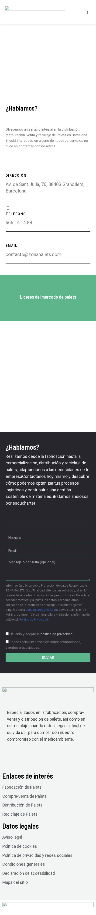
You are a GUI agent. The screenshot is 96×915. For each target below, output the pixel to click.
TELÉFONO (16, 214)
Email (11, 245)
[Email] (8, 239)
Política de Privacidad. (34, 619)
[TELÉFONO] (8, 208)
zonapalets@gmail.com (42, 609)
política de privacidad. (57, 634)
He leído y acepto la (41, 634)
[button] (86, 12)
